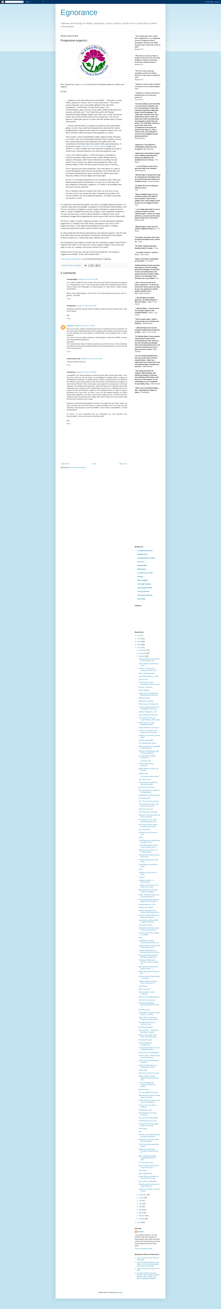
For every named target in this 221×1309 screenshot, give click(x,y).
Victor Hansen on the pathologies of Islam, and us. (149, 683)
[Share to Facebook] (97, 265)
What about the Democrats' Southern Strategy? (148, 891)
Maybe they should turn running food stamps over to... (148, 1151)
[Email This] (89, 265)
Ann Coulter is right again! (148, 1181)
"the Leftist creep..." (145, 779)
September (143, 1195)
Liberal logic (143, 1129)
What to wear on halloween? (148, 704)
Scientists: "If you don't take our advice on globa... (149, 816)
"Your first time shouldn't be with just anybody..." (148, 783)
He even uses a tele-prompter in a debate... (149, 934)
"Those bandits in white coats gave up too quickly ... (149, 805)
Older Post (122, 464)
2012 (139, 648)
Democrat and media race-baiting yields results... (148, 1066)
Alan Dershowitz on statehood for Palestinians (149, 791)
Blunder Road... (144, 1089)
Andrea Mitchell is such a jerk (149, 728)
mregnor (140, 1232)
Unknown (70, 326)
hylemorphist (142, 565)
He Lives (140, 562)
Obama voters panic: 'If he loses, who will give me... (148, 1036)
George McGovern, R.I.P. (147, 904)
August (141, 1198)
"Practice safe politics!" (146, 740)
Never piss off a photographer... (149, 1053)
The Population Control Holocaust (147, 993)
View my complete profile (143, 1249)
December (143, 650)
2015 (139, 639)
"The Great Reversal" (146, 1162)
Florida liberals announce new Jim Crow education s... (149, 1101)
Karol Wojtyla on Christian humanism (148, 1114)
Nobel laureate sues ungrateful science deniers (149, 747)
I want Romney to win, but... (148, 1121)
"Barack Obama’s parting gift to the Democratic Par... (149, 660)
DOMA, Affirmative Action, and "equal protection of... (149, 895)
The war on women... (146, 687)
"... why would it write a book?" (149, 776)
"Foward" (142, 877)
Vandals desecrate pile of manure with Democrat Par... (149, 911)
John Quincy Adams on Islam (149, 676)
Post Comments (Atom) (78, 467)
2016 (139, 635)
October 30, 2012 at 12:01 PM (84, 326)
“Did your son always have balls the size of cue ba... (148, 731)
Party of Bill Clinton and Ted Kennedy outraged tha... (148, 956)
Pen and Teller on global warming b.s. (147, 757)
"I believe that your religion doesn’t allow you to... (148, 982)
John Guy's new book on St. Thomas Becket (148, 851)
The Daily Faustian (144, 584)
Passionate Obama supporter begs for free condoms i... (149, 900)
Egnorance (79, 12)
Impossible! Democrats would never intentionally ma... (149, 929)
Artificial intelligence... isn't (148, 712)
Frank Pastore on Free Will (148, 812)
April (140, 1210)
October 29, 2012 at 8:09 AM (88, 279)
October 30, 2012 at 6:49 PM (86, 372)
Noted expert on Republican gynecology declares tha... (149, 694)
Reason (140, 577)
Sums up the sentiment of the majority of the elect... (149, 921)
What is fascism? (144, 989)
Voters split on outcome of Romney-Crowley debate (148, 1018)
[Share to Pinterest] (99, 265)
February (142, 1216)
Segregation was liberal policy (149, 795)
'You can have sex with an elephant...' (148, 1106)
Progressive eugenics (146, 701)
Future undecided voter (147, 673)
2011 (139, 1222)
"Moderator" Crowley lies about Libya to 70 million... (149, 1013)
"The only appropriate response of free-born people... (147, 1084)
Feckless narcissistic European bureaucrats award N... (149, 1135)
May (140, 1207)
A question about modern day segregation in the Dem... (149, 708)
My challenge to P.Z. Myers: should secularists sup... (148, 820)
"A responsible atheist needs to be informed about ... (149, 1048)
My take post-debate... (146, 1027)
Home (94, 464)
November (143, 653)
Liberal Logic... (144, 679)
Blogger (120, 1292)
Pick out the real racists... (147, 787)
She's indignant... (145, 690)
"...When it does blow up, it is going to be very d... (148, 886)
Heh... (141, 1132)
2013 (139, 645)
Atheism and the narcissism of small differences (149, 1185)
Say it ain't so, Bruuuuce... (147, 1000)
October (142, 656)
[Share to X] (94, 265)
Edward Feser (142, 554)
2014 (139, 642)
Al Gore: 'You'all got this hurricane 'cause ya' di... (148, 669)
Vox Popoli (141, 599)
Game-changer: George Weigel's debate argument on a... (149, 1078)
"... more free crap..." (145, 761)
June (141, 1204)
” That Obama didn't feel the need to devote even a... (148, 846)
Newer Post (65, 464)
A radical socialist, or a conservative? (146, 881)
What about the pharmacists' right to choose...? (148, 967)
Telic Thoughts (142, 580)
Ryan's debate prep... (146, 1173)
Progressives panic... (146, 1110)
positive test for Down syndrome (95, 146)
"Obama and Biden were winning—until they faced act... (148, 962)
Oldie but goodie (144, 698)
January (142, 1219)
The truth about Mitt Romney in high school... (149, 856)
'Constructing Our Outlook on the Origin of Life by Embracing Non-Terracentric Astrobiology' (148, 1264)
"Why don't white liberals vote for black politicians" (149, 752)
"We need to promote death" (148, 1118)
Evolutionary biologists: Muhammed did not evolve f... (149, 1005)
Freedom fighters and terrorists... (146, 764)
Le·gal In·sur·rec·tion (145, 573)
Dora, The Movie (144, 829)
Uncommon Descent (144, 595)
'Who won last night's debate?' (149, 997)
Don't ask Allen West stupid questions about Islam (148, 825)
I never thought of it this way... (149, 715)
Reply (69, 299)
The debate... (143, 1170)
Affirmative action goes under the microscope (149, 1140)
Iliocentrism (141, 569)
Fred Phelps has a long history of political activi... (149, 841)
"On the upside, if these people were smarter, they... (149, 1056)
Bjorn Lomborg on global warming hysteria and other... (147, 1158)
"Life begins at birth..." (146, 925)
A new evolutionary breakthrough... (145, 1044)
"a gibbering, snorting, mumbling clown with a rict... (149, 941)
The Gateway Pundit (144, 588)
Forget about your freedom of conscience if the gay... (149, 1177)
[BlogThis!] (92, 265)
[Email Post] (85, 265)
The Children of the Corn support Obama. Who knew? (149, 719)
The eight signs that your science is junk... (147, 1023)
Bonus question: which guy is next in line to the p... (149, 1166)
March (141, 1213)
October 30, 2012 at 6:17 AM (86, 306)
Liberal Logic (143, 773)
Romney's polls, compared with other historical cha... (149, 946)
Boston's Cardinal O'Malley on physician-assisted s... (149, 916)
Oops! (141, 837)
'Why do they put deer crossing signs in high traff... (149, 1096)
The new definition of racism (148, 1092)
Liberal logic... (143, 986)
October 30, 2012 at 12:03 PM (91, 359)
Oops (140, 938)
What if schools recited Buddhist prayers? (146, 723)
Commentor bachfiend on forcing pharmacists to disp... (149, 951)
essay (82, 84)
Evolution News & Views (146, 558)
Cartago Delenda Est (145, 550)
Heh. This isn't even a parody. (149, 801)
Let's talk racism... (145, 1010)
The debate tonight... (146, 1040)
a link (88, 285)
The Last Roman (143, 591)
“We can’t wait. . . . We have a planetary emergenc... (149, 1031)
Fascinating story (144, 798)
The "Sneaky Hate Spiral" (147, 743)
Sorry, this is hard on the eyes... (149, 1073)
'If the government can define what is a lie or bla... (149, 1125)
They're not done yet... (146, 809)
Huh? (140, 869)
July (140, 1201)
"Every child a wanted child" (71, 259)
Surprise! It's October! (146, 907)
